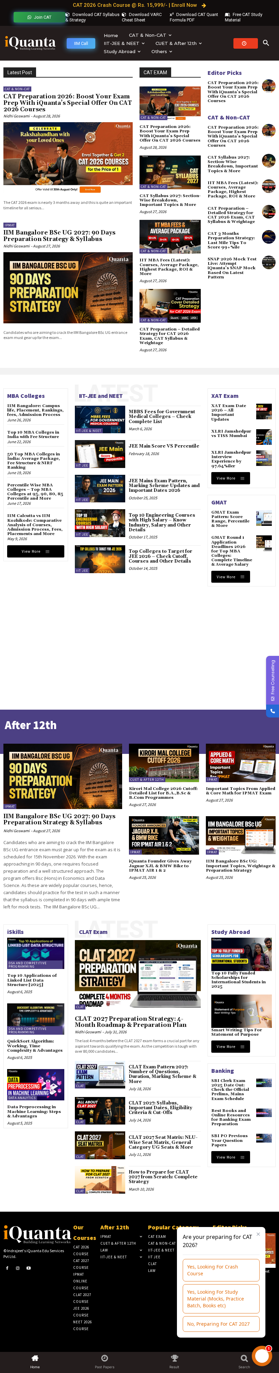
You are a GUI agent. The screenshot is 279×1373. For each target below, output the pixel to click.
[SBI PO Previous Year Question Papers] (264, 1138)
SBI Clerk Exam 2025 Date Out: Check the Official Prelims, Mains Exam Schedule (230, 1089)
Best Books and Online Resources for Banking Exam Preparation (231, 1117)
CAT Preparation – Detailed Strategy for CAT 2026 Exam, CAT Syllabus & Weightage (170, 336)
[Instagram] (18, 1268)
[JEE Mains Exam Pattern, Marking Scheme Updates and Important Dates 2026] (100, 488)
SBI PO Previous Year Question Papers (229, 1140)
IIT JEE (82, 465)
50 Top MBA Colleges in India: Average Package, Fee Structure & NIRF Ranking (33, 461)
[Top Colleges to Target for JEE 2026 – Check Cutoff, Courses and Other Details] (100, 559)
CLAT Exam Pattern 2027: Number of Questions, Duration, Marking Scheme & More (162, 1074)
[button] (266, 43)
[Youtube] (28, 1268)
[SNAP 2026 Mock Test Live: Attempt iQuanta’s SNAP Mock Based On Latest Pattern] (269, 262)
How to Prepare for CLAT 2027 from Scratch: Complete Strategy (163, 1177)
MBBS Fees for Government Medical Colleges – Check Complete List (162, 416)
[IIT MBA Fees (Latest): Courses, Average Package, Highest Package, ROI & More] (170, 237)
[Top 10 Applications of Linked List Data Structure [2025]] (35, 953)
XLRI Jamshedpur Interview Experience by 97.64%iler (231, 459)
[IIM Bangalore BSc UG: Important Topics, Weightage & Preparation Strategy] (241, 835)
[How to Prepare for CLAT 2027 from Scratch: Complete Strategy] (100, 1180)
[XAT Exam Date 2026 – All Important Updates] (264, 411)
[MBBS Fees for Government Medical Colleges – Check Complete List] (100, 419)
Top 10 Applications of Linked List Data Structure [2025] (32, 980)
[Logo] (30, 43)
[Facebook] (7, 1268)
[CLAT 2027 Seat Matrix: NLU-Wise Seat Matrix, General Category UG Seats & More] (100, 1145)
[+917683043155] (272, 711)
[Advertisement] (138, 638)
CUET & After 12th (147, 779)
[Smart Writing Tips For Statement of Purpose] (241, 1011)
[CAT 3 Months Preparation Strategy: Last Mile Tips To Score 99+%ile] (269, 237)
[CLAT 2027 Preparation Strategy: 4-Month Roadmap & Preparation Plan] (138, 974)
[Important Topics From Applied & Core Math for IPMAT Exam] (241, 763)
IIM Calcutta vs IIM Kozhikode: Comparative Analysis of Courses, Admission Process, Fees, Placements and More (35, 524)
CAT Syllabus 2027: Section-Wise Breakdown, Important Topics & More (170, 200)
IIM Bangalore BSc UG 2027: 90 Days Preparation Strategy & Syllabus (59, 236)
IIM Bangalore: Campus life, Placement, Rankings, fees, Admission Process (35, 410)
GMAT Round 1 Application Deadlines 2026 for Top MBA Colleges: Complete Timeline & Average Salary (231, 551)
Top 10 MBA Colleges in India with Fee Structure (33, 434)
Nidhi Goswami (16, 115)
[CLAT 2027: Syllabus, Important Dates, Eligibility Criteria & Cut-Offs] (100, 1111)
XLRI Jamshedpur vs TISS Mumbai (231, 433)
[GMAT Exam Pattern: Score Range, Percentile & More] (264, 518)
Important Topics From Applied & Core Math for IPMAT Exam (240, 791)
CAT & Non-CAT (17, 89)
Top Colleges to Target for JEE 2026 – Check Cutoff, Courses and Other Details (160, 556)
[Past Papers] (245, 43)
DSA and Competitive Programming (28, 965)
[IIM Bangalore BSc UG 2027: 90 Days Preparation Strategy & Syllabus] (68, 287)
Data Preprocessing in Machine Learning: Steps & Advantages (34, 1111)
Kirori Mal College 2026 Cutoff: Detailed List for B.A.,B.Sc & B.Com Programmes (163, 793)
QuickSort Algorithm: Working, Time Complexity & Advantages (35, 1046)
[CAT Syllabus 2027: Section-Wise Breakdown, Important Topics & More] (170, 172)
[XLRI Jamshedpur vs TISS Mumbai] (264, 437)
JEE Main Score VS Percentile (164, 446)
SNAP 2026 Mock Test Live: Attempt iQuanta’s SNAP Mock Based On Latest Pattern (232, 268)
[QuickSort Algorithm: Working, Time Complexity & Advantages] (35, 1019)
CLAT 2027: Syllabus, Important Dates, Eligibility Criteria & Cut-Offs (160, 1108)
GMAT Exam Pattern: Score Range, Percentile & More (230, 519)
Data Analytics (22, 1098)
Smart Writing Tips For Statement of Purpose (236, 1032)
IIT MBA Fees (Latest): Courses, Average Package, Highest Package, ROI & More (169, 267)
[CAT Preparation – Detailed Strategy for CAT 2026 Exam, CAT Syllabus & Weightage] (170, 306)
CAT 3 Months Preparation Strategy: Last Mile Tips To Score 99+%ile (231, 240)
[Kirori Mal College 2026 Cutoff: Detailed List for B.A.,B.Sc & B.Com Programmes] (164, 763)
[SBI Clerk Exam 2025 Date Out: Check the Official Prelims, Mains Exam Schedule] (264, 1083)
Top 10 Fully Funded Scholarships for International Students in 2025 (238, 980)
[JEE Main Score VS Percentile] (100, 454)
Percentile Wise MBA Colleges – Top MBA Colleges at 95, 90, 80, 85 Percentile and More (35, 492)
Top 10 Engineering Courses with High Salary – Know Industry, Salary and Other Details (162, 523)
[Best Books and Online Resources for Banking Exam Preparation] (264, 1113)
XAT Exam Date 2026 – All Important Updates (228, 412)
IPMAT (10, 225)
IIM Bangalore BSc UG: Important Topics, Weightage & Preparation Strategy (240, 866)
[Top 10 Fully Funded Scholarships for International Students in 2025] (241, 954)
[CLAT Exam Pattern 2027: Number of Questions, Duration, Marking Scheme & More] (100, 1074)
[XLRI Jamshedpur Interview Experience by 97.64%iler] (264, 458)
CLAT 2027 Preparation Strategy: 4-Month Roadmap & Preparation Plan (130, 1022)
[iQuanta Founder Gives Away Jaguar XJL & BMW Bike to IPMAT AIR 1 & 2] (164, 835)
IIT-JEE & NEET (88, 431)
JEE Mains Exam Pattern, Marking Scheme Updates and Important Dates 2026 (164, 486)
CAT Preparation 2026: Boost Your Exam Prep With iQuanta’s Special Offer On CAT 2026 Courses (67, 103)
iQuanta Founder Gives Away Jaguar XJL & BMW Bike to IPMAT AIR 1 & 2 (160, 866)
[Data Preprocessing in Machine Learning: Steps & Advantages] (35, 1084)
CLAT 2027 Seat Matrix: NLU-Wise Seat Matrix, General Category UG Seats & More (163, 1142)
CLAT (80, 1007)
